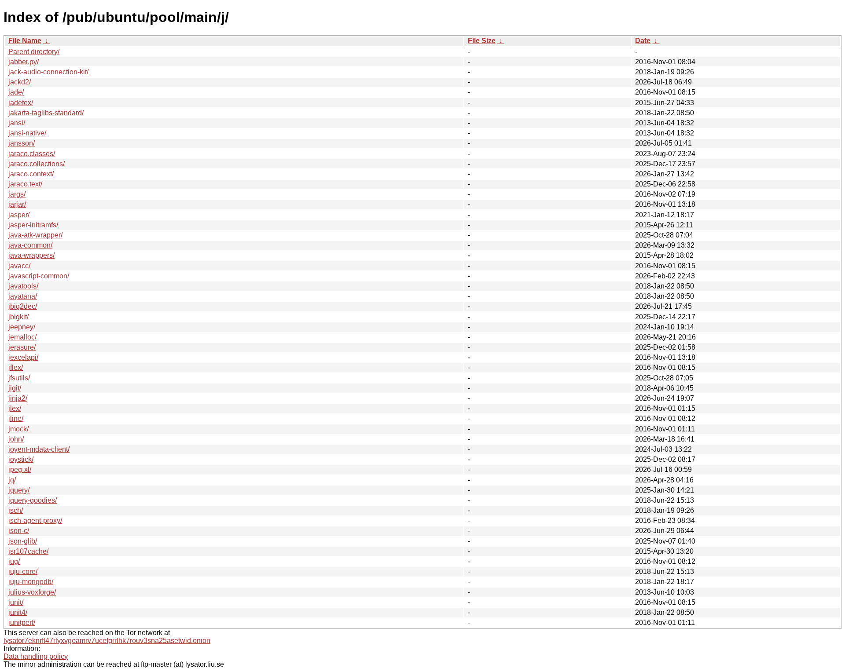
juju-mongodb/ (30, 581)
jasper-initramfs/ (33, 225)
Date (642, 40)
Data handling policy (36, 656)
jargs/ (17, 194)
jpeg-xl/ (19, 469)
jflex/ (15, 367)
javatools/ (23, 286)
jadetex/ (20, 102)
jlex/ (14, 408)
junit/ (15, 602)
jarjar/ (17, 204)
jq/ (12, 480)
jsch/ (15, 510)
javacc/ (19, 266)
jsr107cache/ (28, 551)
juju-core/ (22, 571)
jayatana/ (22, 296)
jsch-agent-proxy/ (35, 520)
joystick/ (20, 459)
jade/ (16, 92)
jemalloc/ (22, 337)
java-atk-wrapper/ (35, 235)
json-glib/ (22, 541)
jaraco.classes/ (31, 153)
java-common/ (30, 245)
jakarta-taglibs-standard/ (46, 113)
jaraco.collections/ (36, 164)
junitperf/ (21, 622)
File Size (482, 40)
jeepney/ (21, 327)
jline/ (15, 418)
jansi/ (16, 123)
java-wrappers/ (31, 255)
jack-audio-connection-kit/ (48, 72)
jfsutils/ (19, 378)
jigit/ (14, 388)
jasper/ (18, 215)
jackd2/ (19, 82)
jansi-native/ (27, 133)
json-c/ (18, 530)
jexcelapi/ (23, 357)
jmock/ (18, 429)
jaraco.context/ (31, 174)
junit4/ (17, 612)
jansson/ (21, 143)
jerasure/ (22, 347)
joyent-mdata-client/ (39, 449)
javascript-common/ (38, 276)
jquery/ (18, 490)
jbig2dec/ (22, 306)
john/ (16, 439)
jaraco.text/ (25, 184)
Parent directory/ (33, 51)
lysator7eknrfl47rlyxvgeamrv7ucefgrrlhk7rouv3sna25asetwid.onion (107, 640)
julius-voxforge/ (32, 592)
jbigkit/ (18, 317)
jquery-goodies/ (32, 500)
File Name (24, 40)
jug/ (14, 561)
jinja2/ (17, 398)
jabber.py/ (23, 62)
